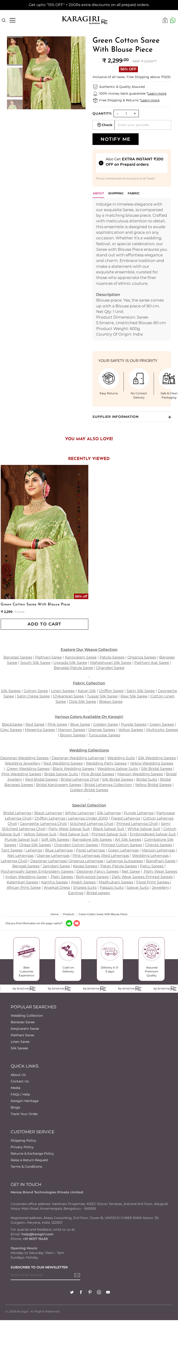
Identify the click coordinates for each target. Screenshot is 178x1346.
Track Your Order (24, 1114)
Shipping (142, 77)
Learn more (157, 93)
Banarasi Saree (23, 1022)
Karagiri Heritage (24, 1101)
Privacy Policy (22, 1147)
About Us (18, 1075)
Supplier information (115, 417)
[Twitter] (72, 1292)
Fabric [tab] (134, 193)
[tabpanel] (131, 269)
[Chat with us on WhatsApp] (173, 20)
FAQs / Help (20, 1094)
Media (15, 1088)
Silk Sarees (19, 1048)
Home (55, 914)
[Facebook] (81, 1292)
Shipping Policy (23, 1140)
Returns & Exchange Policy (32, 1153)
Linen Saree (20, 1042)
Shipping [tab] (116, 193)
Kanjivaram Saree (25, 1029)
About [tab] (98, 193)
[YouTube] (108, 1292)
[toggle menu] (12, 20)
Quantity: (102, 113)
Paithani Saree (22, 1035)
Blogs (15, 1107)
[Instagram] (99, 1292)
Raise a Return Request (29, 1160)
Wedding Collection (27, 1015)
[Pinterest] (90, 1292)
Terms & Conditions (26, 1166)
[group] (15, 50)
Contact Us (20, 1081)
